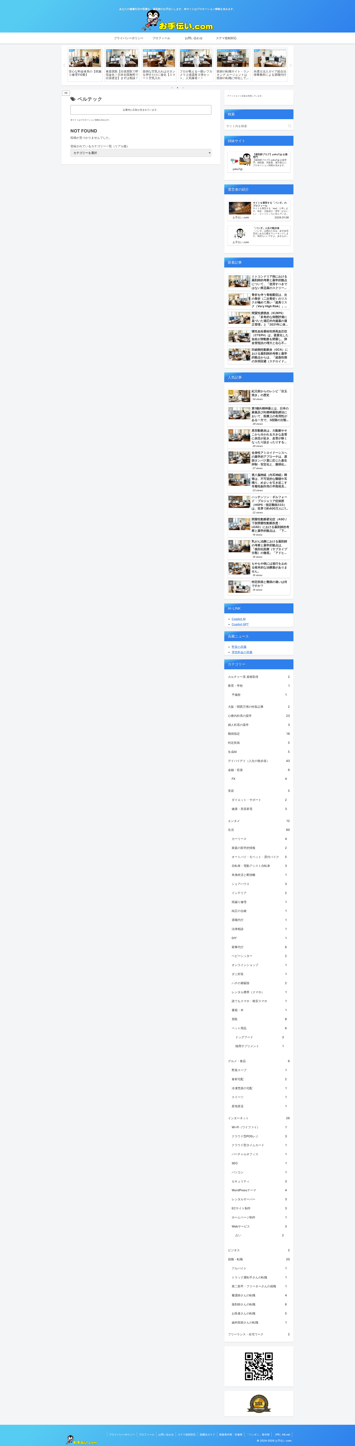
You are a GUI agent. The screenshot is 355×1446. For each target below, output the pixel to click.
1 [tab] (172, 88)
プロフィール (146, 1434)
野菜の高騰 (239, 647)
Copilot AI (239, 619)
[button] (289, 126)
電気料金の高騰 (242, 652)
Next (291, 65)
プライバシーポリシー (122, 1434)
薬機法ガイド (207, 1434)
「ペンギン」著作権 (258, 1434)
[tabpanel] (85, 65)
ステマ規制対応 (187, 1434)
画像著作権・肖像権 (230, 1434)
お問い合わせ (166, 1434)
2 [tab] (177, 88)
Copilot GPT (240, 624)
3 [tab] (183, 88)
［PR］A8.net (281, 1434)
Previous (64, 65)
